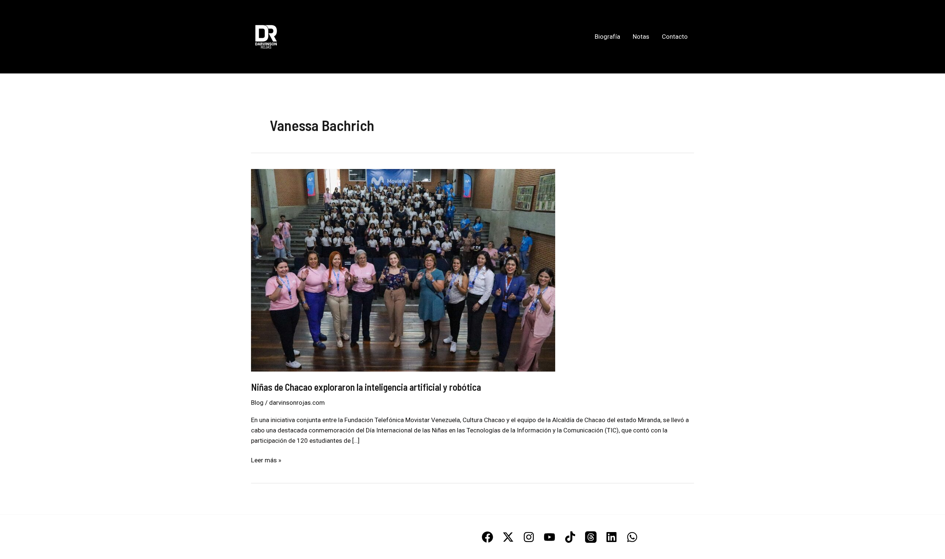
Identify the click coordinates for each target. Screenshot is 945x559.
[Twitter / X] (508, 537)
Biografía (607, 36)
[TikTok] (570, 537)
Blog (257, 402)
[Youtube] (549, 537)
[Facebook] (487, 537)
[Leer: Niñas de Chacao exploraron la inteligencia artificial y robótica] (403, 269)
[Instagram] (529, 537)
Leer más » (266, 460)
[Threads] (591, 537)
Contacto (675, 36)
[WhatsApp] (632, 537)
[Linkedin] (611, 537)
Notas (641, 36)
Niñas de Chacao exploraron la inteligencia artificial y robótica (366, 387)
